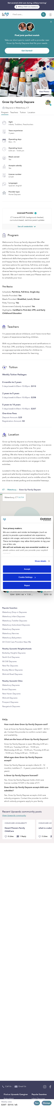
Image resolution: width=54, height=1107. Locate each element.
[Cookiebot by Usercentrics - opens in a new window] (40, 519)
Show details (40, 561)
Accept (27, 569)
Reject (27, 585)
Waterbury (12, 489)
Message (46, 1103)
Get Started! (27, 50)
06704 (21, 497)
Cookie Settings (26, 577)
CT (3, 489)
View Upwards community (14, 815)
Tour (37, 1103)
